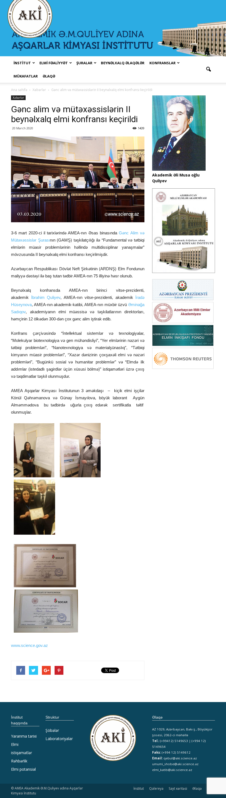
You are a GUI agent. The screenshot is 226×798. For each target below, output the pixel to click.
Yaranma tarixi (24, 736)
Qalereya (156, 788)
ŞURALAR (84, 62)
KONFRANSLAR (162, 62)
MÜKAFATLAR (26, 76)
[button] (208, 69)
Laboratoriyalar (59, 738)
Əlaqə (49, 76)
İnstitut (138, 788)
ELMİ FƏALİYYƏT (53, 62)
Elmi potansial (23, 769)
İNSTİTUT (22, 62)
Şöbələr (52, 730)
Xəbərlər (18, 98)
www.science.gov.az (29, 645)
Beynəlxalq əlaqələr (122, 62)
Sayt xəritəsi (178, 788)
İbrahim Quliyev (46, 297)
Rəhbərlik (19, 761)
